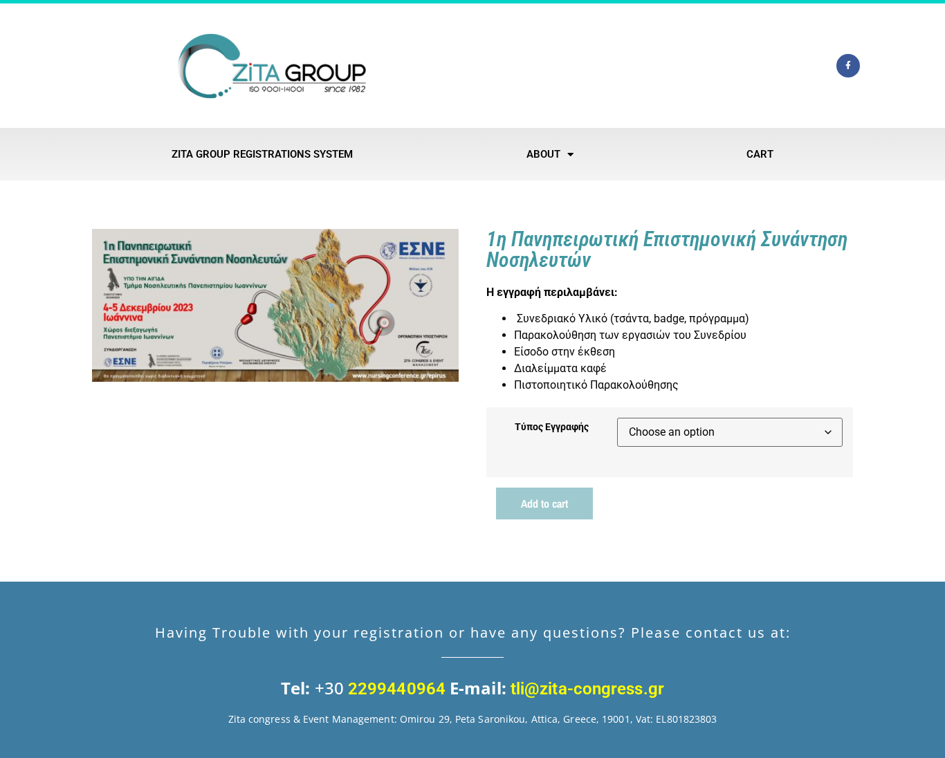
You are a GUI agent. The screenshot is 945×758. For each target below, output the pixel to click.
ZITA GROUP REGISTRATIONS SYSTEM (262, 154)
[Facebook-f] (848, 65)
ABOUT (543, 154)
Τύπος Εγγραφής (552, 427)
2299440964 (397, 689)
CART (759, 154)
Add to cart (544, 503)
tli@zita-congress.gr (585, 689)
